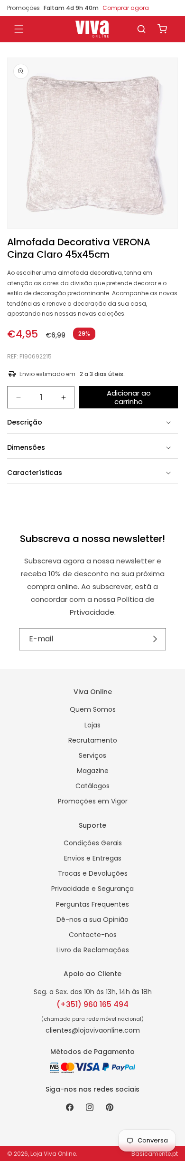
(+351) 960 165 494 (92, 1004)
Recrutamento (92, 740)
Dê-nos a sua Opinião (92, 919)
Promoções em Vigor (93, 801)
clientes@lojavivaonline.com (93, 1030)
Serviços (92, 755)
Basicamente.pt (154, 1154)
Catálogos (92, 786)
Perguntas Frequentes (92, 904)
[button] (141, 29)
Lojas (92, 725)
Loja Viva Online (53, 1154)
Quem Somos (93, 709)
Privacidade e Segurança (92, 888)
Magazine (93, 770)
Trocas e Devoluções (93, 873)
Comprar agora (125, 8)
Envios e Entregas (92, 858)
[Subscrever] (155, 639)
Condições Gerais (93, 843)
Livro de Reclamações (92, 950)
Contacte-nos (93, 934)
